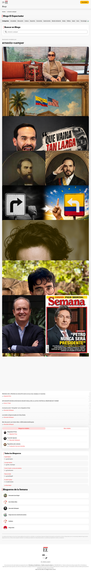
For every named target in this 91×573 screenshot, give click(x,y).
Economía (39, 21)
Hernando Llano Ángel (14, 495)
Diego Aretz (11, 527)
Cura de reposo (12, 438)
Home (4, 11)
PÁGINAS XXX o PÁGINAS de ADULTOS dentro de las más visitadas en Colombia (23, 394)
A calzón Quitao (9, 481)
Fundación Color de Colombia (17, 446)
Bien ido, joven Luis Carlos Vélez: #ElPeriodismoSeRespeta (18, 422)
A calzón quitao (8, 479)
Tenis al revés (7, 474)
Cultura (27, 21)
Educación (20, 21)
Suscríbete (84, 2)
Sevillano (11, 521)
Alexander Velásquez (9, 410)
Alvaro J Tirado (7, 403)
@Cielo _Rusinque (10, 464)
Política (69, 21)
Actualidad (13, 21)
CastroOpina (7, 457)
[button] (88, 21)
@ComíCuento (9, 470)
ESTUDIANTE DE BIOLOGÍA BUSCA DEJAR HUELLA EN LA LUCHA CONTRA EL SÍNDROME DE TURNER (30, 401)
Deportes (32, 21)
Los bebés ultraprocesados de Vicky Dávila (14, 415)
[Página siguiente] (52, 330)
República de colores (13, 444)
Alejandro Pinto (7, 396)
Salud (73, 21)
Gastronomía (46, 21)
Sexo (77, 21)
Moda (63, 21)
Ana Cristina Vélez (13, 502)
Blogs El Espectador (13, 16)
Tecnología (84, 21)
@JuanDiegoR (9, 476)
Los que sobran (8, 462)
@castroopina (9, 459)
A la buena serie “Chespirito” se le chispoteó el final (16, 408)
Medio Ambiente (56, 21)
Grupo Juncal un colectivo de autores (17, 514)
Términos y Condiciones (34, 565)
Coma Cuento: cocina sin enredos (13, 468)
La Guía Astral (7, 485)
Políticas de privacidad (46, 565)
